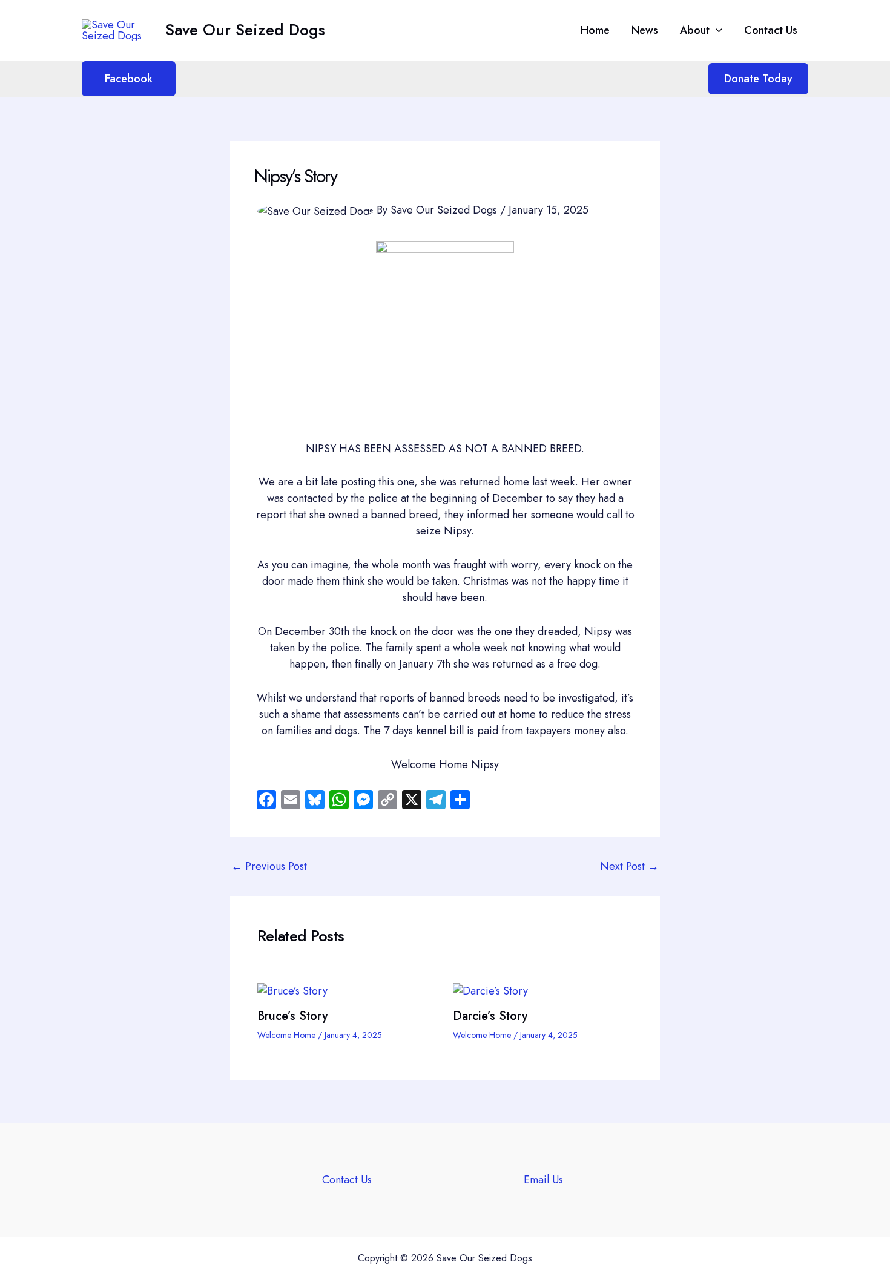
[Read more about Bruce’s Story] (292, 990)
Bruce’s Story (292, 1016)
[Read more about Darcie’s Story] (490, 990)
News (644, 30)
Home (595, 30)
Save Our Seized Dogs (245, 29)
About (695, 30)
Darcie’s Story (490, 1016)
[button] (716, 30)
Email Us (543, 1180)
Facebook (129, 79)
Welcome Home (286, 1035)
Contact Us (770, 30)
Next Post (629, 866)
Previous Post (269, 866)
